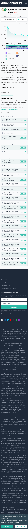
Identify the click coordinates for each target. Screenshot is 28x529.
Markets (19, 16)
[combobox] (8, 19)
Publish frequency (6, 16)
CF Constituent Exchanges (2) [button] (8, 144)
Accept (7, 526)
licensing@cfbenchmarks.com (9, 109)
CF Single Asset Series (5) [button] (7, 116)
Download (23, 120)
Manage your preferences (17, 313)
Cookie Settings (5, 285)
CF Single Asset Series (7, 95)
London (23, 19)
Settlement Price (9, 19)
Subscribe (14, 307)
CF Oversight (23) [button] (5, 158)
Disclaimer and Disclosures (8, 288)
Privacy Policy (4, 282)
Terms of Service (5, 279)
